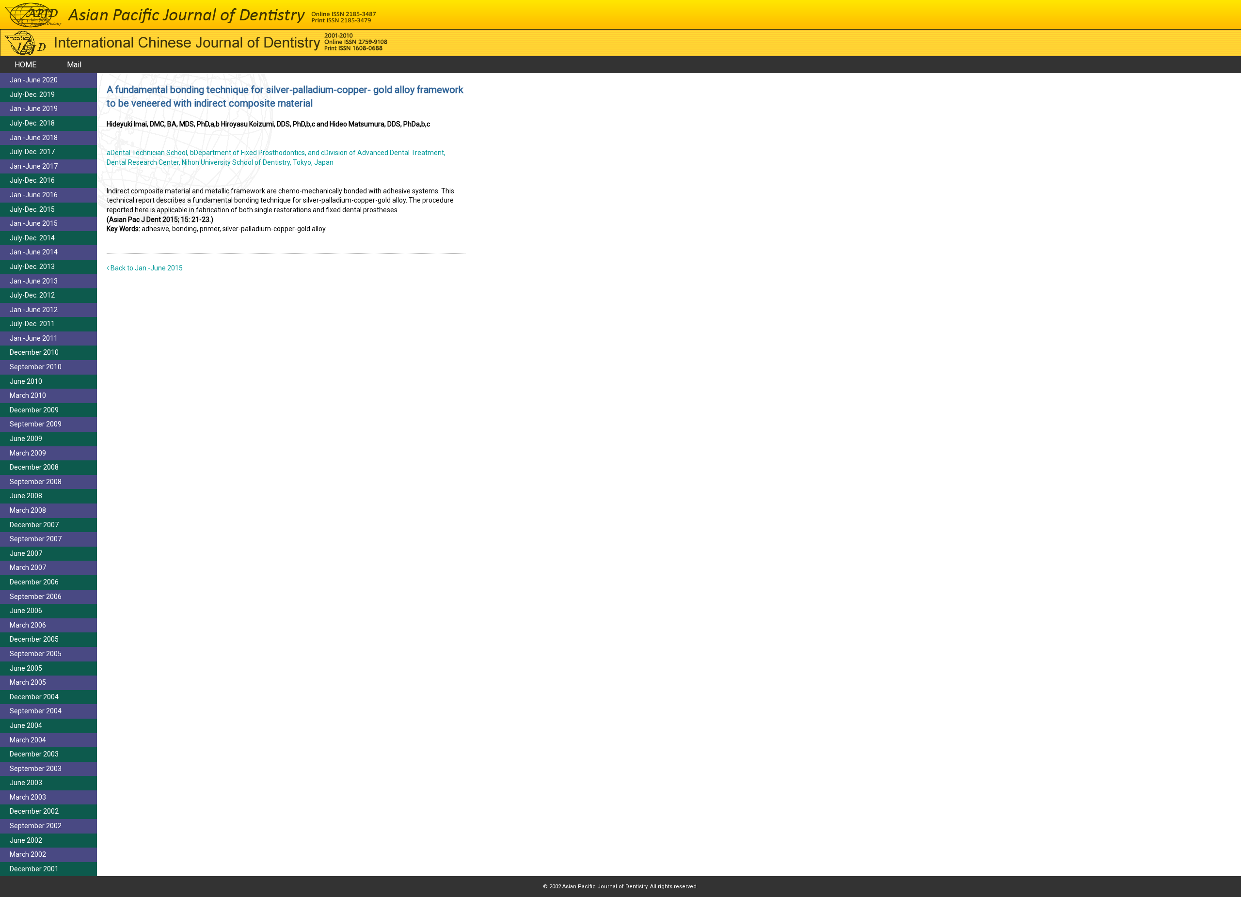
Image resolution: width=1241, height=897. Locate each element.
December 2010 (34, 352)
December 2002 (34, 811)
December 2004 (34, 697)
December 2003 (34, 754)
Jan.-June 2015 (34, 223)
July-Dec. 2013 (32, 266)
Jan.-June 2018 (34, 138)
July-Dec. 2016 (32, 180)
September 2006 (36, 596)
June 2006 (26, 610)
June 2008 (26, 496)
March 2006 (28, 625)
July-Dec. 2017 (32, 152)
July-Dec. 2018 (32, 123)
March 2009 (28, 453)
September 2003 (36, 768)
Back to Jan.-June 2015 (146, 268)
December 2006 (34, 582)
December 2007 (34, 525)
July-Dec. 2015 (32, 209)
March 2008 (28, 510)
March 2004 (28, 740)
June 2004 (26, 725)
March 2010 (28, 395)
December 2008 (34, 467)
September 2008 (36, 482)
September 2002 (36, 826)
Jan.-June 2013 (34, 281)
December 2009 (34, 410)
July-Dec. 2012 (32, 295)
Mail (74, 64)
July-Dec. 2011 (32, 324)
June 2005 (26, 668)
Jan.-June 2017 (34, 166)
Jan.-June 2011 (34, 338)
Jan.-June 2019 (34, 108)
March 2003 (28, 797)
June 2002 (26, 840)
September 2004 (36, 711)
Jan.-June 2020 (34, 80)
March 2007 (28, 567)
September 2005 (36, 654)
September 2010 (36, 367)
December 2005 (34, 639)
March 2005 (28, 682)
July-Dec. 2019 (32, 94)
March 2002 (28, 854)
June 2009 (26, 438)
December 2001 (34, 869)
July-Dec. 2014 (32, 238)
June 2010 (26, 381)
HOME (25, 64)
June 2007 (26, 553)
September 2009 (36, 424)
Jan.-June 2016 (34, 195)
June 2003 (26, 783)
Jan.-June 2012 (34, 310)
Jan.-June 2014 (34, 252)
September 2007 (36, 539)
